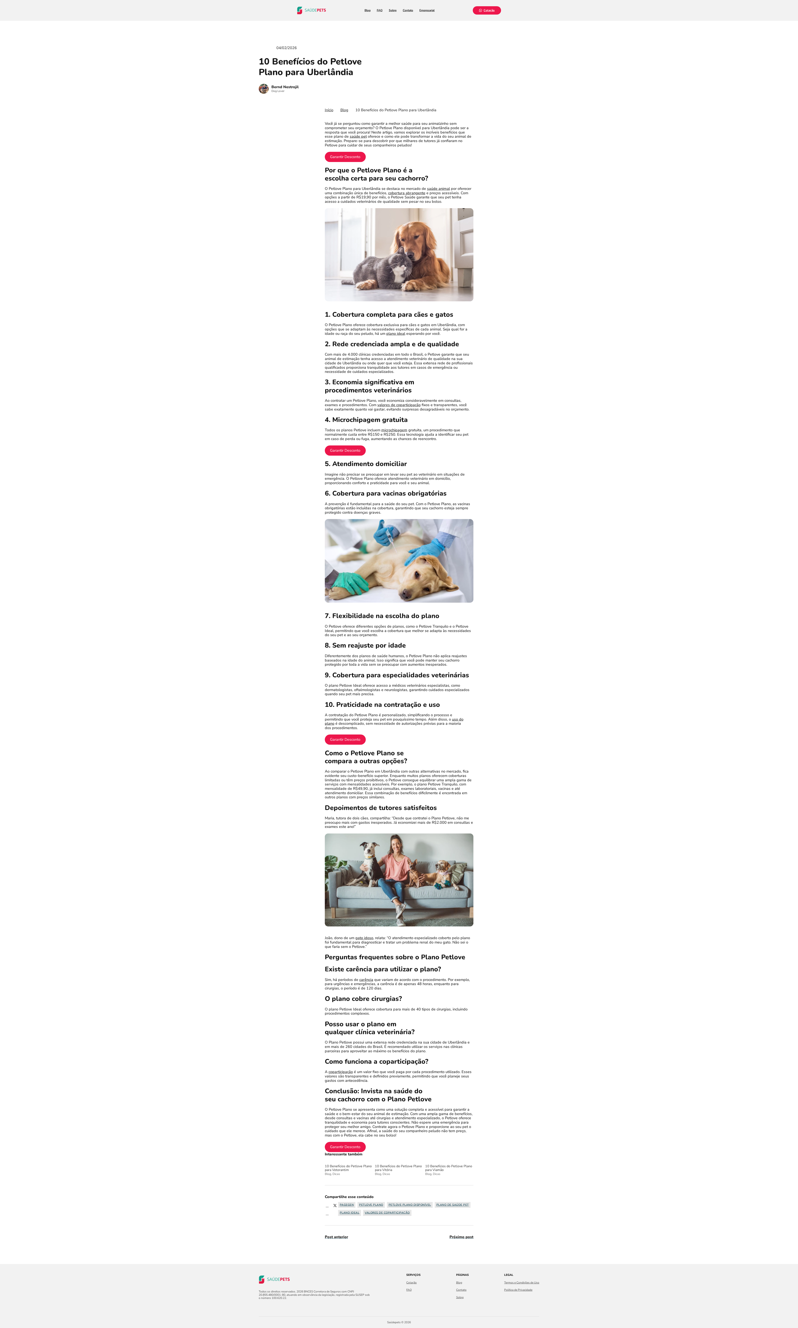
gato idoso (364, 937)
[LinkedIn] (327, 1213)
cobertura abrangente (406, 192)
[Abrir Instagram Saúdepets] (268, 1307)
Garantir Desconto (345, 156)
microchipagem (394, 430)
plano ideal (395, 333)
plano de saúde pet (452, 1205)
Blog (368, 10)
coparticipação (341, 1071)
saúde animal (438, 188)
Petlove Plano (371, 1205)
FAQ (380, 10)
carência (366, 979)
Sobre (393, 10)
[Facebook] (327, 1205)
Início (329, 110)
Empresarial (427, 10)
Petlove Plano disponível (410, 1205)
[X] (334, 1205)
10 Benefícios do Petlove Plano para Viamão (448, 1170)
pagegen (347, 1205)
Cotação (489, 10)
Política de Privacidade (518, 1290)
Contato (408, 10)
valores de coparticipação (399, 404)
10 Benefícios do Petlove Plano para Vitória (398, 1170)
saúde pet (358, 136)
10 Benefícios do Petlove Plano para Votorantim (348, 1170)
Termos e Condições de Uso (521, 1282)
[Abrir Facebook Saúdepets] (261, 1307)
